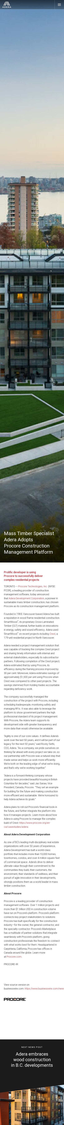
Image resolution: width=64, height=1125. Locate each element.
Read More (31, 1084)
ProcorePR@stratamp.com (19, 1036)
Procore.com (14, 956)
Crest (52, 633)
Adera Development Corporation (26, 598)
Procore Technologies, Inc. (33, 586)
